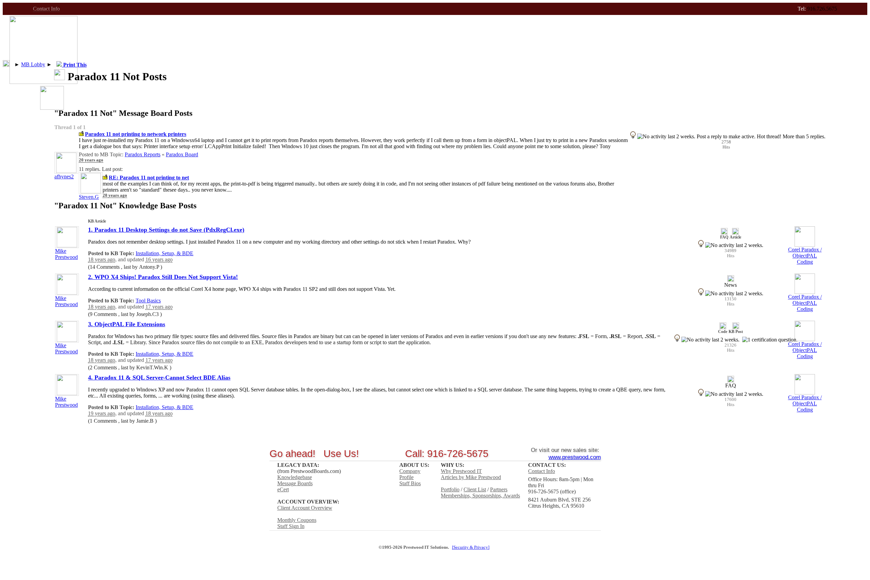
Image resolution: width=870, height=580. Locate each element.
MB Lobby (33, 64)
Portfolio (450, 489)
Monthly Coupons (296, 520)
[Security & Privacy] (470, 547)
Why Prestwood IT (461, 471)
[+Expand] (6, 63)
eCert (283, 489)
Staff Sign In (290, 526)
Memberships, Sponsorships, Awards (480, 495)
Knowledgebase (294, 477)
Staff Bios (410, 483)
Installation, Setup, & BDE (164, 253)
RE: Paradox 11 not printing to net (149, 177)
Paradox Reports (142, 154)
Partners (498, 489)
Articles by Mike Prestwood (471, 477)
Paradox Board (182, 154)
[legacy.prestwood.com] (43, 82)
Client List (475, 489)
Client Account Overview (304, 508)
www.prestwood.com (575, 457)
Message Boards (295, 483)
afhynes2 (64, 176)
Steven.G (89, 197)
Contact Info (46, 9)
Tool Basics (148, 300)
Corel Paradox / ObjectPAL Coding (805, 256)
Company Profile (409, 474)
